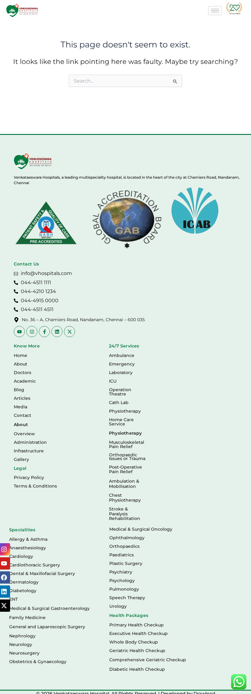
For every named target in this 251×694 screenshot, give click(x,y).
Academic (25, 381)
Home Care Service (121, 422)
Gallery (21, 459)
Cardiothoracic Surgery (34, 565)
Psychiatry (120, 572)
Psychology (122, 580)
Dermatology (24, 582)
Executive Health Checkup (138, 633)
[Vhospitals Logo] (33, 161)
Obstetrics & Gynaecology (37, 661)
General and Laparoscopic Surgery (47, 626)
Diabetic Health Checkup (137, 669)
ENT (13, 599)
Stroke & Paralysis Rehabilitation (124, 513)
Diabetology (22, 590)
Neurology (20, 644)
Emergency (122, 364)
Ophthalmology (126, 537)
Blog (19, 389)
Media (20, 407)
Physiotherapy (125, 411)
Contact (22, 415)
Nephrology (22, 636)
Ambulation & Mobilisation (124, 483)
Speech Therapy (127, 597)
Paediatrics (121, 555)
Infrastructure (29, 451)
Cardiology (21, 556)
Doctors (22, 372)
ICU (113, 381)
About (20, 364)
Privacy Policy (29, 477)
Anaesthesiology (27, 548)
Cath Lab (119, 402)
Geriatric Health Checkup (137, 650)
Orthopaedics (124, 546)
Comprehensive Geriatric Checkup (147, 659)
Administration (30, 442)
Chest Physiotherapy (125, 497)
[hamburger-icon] (215, 10)
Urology (118, 606)
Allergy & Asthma (28, 539)
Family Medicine (27, 617)
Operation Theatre (120, 392)
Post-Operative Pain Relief (125, 469)
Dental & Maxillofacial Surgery (42, 573)
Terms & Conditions (35, 486)
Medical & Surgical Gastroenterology (49, 608)
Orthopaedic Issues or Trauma (127, 457)
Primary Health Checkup (136, 625)
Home (20, 355)
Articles (22, 398)
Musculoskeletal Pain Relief (126, 444)
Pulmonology (124, 589)
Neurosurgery (24, 653)
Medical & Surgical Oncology (140, 529)
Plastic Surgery (125, 563)
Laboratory (121, 372)
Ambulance (121, 355)
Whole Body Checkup (133, 642)
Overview (24, 433)
